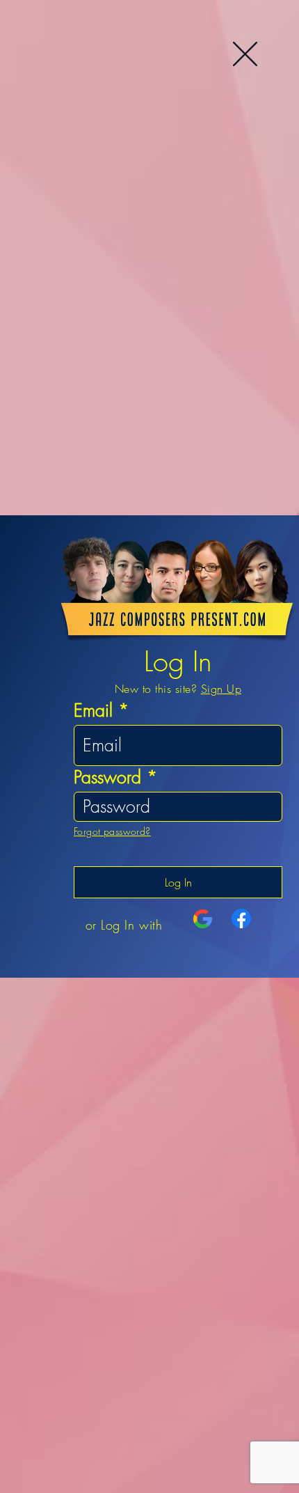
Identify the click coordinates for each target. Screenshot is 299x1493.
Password (107, 777)
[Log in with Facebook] (241, 918)
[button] (245, 54)
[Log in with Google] (203, 919)
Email (93, 710)
